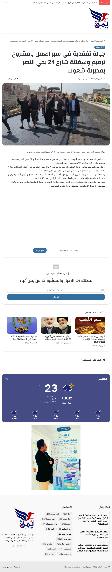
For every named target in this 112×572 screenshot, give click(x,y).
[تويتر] (20, 546)
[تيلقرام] (17, 546)
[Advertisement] (56, 220)
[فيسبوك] (24, 546)
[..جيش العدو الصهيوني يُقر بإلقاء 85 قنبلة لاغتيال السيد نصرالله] (56, 325)
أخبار (93, 41)
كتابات (51, 549)
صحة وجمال (64, 539)
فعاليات (47, 544)
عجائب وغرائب (64, 544)
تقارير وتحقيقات (50, 524)
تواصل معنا (7, 567)
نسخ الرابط (39, 250)
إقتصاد (66, 524)
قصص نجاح (65, 549)
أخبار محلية (84, 41)
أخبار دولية (52, 514)
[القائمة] (3, 20)
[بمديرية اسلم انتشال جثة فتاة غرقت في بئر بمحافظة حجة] (22, 325)
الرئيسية (100, 41)
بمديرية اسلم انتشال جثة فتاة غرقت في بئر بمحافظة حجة (24, 338)
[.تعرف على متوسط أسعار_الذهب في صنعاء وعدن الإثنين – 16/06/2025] (90, 325)
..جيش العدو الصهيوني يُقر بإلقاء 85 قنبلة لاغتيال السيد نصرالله (57, 338)
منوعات (49, 554)
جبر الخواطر (65, 529)
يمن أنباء (67, 567)
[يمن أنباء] (99, 19)
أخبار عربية (65, 519)
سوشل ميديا (64, 534)
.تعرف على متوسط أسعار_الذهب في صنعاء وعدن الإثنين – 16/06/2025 (91, 339)
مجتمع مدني (64, 554)
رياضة (50, 529)
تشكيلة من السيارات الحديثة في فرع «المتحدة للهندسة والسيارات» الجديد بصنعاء (65, 2)
